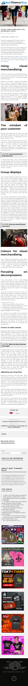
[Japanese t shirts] (12, 609)
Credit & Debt (18, 683)
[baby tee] (12, 676)
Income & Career (4, 36)
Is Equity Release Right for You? (14, 421)
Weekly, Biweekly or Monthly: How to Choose (14, 518)
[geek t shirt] (12, 565)
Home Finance (15, 684)
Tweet (17, 413)
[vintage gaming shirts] (12, 653)
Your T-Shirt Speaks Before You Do (11, 542)
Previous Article (14, 419)
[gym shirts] (12, 631)
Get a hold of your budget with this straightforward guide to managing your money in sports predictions (13, 534)
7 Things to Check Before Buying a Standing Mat (15, 516)
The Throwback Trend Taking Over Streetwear (14, 537)
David (2, 465)
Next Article (14, 424)
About (8, 683)
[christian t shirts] (12, 587)
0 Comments (12, 36)
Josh (4, 33)
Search (3, 472)
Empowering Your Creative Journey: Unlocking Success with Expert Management (11, 463)
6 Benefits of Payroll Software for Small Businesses (14, 426)
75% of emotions (16, 334)
